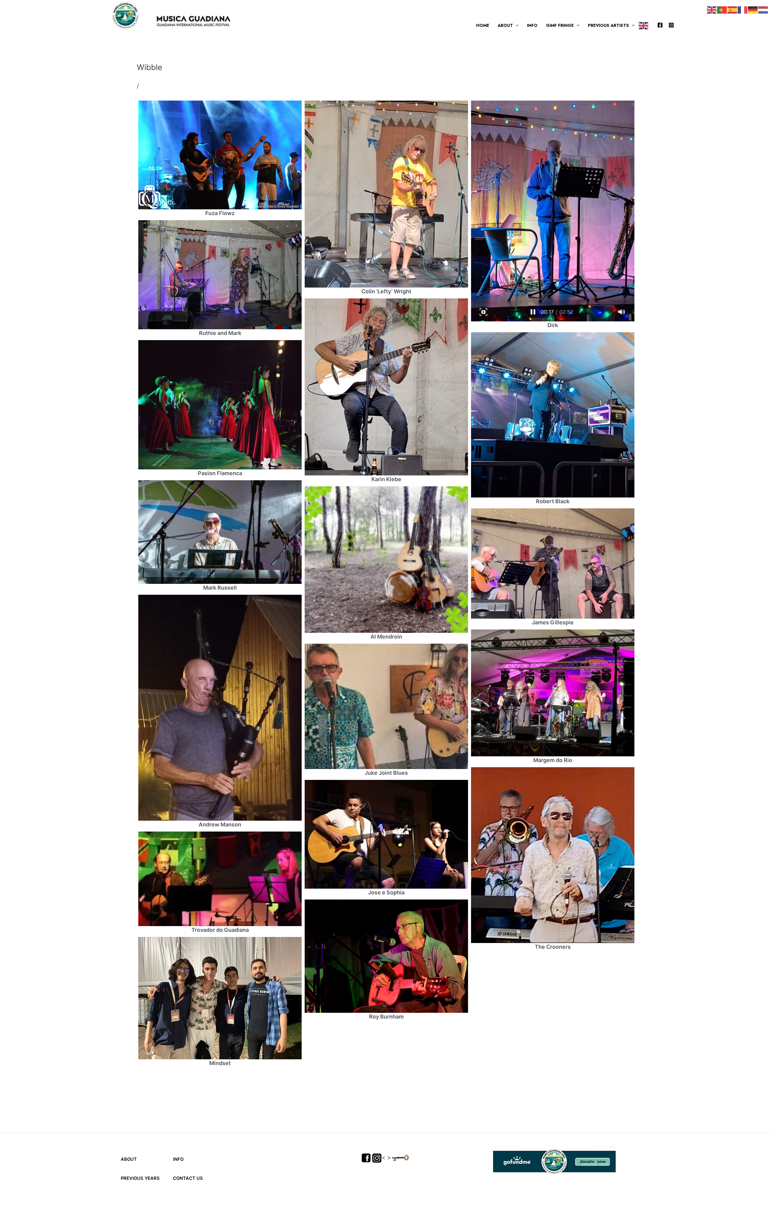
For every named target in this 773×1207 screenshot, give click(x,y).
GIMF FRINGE (560, 25)
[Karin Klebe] (386, 386)
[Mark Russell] (220, 532)
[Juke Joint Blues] (386, 706)
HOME (482, 25)
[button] (515, 25)
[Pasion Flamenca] (220, 404)
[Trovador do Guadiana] (220, 905)
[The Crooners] (552, 855)
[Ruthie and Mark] (220, 274)
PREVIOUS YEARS (140, 1178)
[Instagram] (671, 25)
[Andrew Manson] (220, 708)
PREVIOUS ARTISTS (608, 25)
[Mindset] (220, 998)
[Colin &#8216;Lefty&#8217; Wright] (386, 194)
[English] (644, 25)
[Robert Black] (552, 414)
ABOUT (505, 25)
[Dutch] (763, 9)
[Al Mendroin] (386, 559)
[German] (753, 9)
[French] (743, 9)
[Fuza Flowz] (220, 155)
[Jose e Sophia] (386, 834)
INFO (532, 25)
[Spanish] (732, 9)
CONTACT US (187, 1178)
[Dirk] (552, 211)
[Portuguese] (722, 9)
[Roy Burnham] (386, 956)
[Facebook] (660, 25)
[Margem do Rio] (552, 693)
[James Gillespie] (552, 563)
